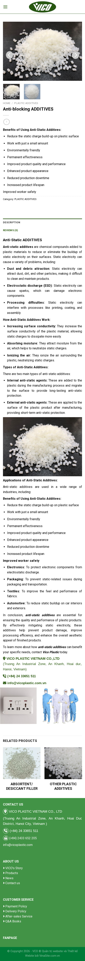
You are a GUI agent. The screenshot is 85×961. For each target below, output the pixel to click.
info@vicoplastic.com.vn (26, 683)
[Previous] (9, 55)
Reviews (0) (10, 230)
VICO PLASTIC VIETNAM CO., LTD (35, 811)
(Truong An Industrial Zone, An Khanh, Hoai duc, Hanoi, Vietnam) (42, 664)
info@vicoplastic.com (18, 845)
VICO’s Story (14, 868)
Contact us (12, 883)
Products (11, 873)
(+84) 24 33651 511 (21, 676)
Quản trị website (52, 951)
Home (6, 103)
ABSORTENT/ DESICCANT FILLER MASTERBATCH (22, 788)
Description (11, 222)
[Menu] (5, 7)
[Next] (75, 55)
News (9, 878)
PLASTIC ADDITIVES (26, 103)
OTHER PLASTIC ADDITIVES (63, 786)
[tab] (42, 222)
